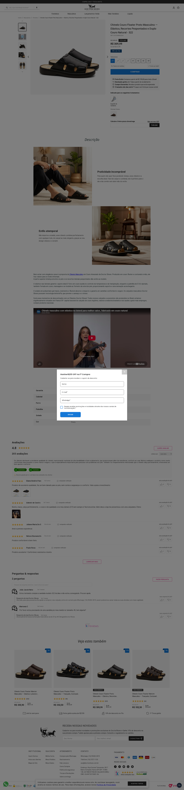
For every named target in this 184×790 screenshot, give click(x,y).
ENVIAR (70, 414)
